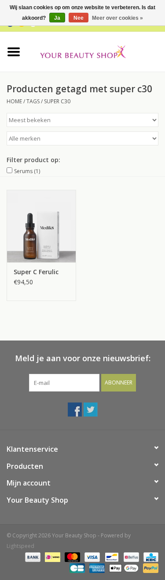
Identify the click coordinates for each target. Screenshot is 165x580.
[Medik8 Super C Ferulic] (41, 226)
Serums (27, 171)
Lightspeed (20, 546)
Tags (33, 101)
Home (14, 101)
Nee (78, 18)
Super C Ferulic (36, 272)
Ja (57, 18)
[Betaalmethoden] (32, 557)
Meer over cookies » (117, 18)
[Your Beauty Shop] (96, 51)
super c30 (57, 101)
